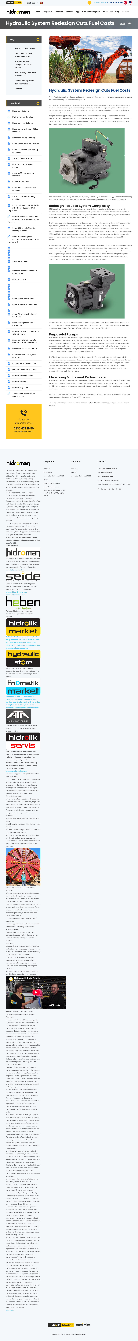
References (108, 12)
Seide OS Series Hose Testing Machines (25, 151)
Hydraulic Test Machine (22, 375)
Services (69, 12)
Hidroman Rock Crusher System (22, 165)
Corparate (47, 12)
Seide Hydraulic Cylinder (23, 298)
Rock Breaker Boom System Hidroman (24, 356)
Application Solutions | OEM (88, 12)
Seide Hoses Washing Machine (25, 144)
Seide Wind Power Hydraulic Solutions (24, 315)
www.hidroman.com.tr (14, 570)
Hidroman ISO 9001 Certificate (25, 349)
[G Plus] (113, 489)
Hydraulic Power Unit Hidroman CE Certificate (25, 332)
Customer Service (108, 2)
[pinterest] (120, 489)
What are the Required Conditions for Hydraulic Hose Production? (23, 239)
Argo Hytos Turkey (20, 261)
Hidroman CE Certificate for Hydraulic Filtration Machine (24, 341)
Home (37, 12)
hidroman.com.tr (81, 1334)
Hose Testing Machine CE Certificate (23, 324)
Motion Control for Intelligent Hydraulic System (23, 64)
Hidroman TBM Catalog (22, 123)
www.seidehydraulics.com (16, 592)
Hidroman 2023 (19, 279)
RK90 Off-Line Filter (20, 182)
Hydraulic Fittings (19, 381)
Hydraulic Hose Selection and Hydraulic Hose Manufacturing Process (23, 219)
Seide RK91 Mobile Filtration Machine (24, 189)
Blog (117, 12)
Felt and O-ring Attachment (24, 369)
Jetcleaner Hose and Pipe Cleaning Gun (23, 394)
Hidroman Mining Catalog (23, 138)
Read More (9, 1310)
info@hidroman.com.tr (23, 431)
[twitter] (109, 489)
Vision (46, 479)
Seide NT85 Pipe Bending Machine (23, 174)
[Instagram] (102, 489)
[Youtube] (105, 489)
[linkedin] (116, 489)
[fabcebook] (98, 489)
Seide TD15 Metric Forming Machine (23, 197)
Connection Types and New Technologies (24, 82)
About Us (47, 468)
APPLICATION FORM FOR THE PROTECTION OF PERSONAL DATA (54, 493)
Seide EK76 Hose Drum (22, 158)
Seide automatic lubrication (24, 304)
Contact (125, 12)
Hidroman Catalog (20, 111)
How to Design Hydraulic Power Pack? (25, 74)
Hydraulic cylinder (20, 387)
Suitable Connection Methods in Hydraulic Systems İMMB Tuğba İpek (23, 208)
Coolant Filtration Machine (24, 363)
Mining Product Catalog (22, 117)
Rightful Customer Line (52, 483)
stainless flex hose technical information (24, 272)
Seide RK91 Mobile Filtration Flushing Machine (24, 229)
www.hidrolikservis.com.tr (16, 771)
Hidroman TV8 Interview (25, 48)
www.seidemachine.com (15, 595)
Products (59, 12)
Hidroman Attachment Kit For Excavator (25, 130)
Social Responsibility (51, 487)
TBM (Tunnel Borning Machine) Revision (23, 55)
